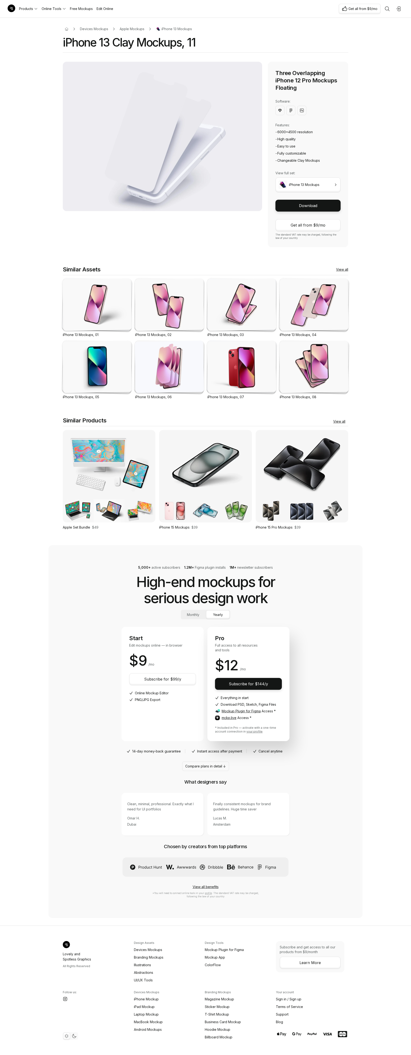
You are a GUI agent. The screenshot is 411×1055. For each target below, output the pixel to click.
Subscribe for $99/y (162, 679)
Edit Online (105, 9)
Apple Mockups (132, 29)
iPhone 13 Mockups (176, 29)
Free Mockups (81, 9)
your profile (254, 731)
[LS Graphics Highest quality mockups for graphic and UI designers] (11, 9)
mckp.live (229, 718)
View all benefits (206, 887)
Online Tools (51, 9)
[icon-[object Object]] (387, 9)
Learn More (310, 962)
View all (342, 269)
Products (26, 9)
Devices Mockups (94, 29)
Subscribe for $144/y (248, 683)
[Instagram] (65, 999)
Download (308, 205)
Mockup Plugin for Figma (241, 711)
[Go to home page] (66, 29)
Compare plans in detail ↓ (205, 766)
